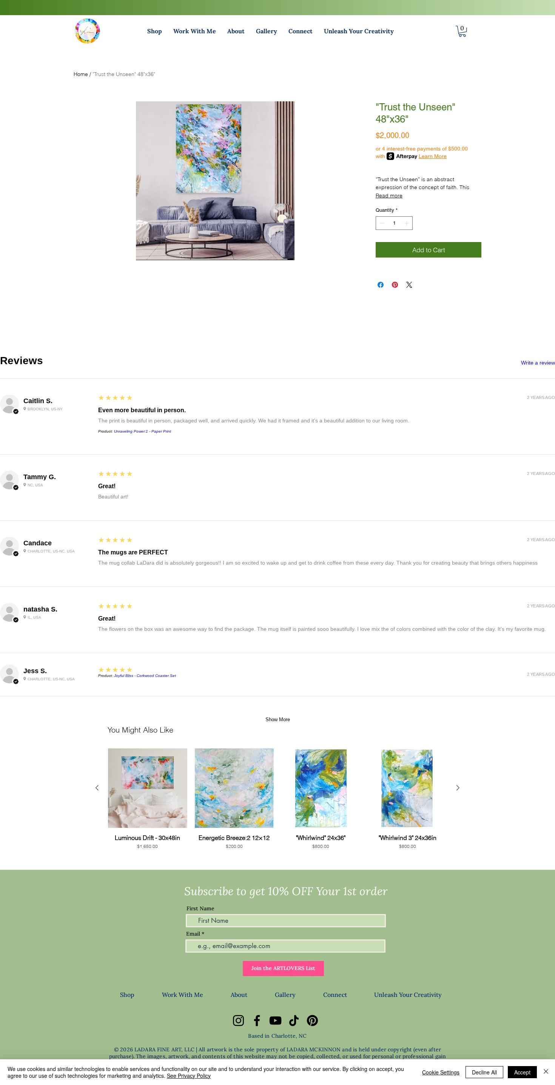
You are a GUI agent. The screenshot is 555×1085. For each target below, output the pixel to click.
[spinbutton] (394, 223)
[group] (277, 803)
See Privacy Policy (189, 1075)
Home (81, 74)
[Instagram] (238, 1020)
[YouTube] (275, 1020)
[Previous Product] (97, 787)
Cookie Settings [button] (440, 1072)
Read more (389, 195)
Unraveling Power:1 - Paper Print (142, 431)
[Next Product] (457, 787)
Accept (522, 1072)
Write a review (538, 362)
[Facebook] (257, 1020)
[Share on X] (409, 284)
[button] (155, 31)
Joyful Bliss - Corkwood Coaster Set (145, 676)
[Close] (545, 1072)
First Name (200, 908)
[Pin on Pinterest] (394, 284)
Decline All (484, 1072)
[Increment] (407, 223)
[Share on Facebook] (380, 284)
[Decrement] (381, 223)
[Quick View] (147, 788)
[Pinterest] (312, 1020)
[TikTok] (294, 1020)
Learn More (433, 156)
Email (193, 933)
